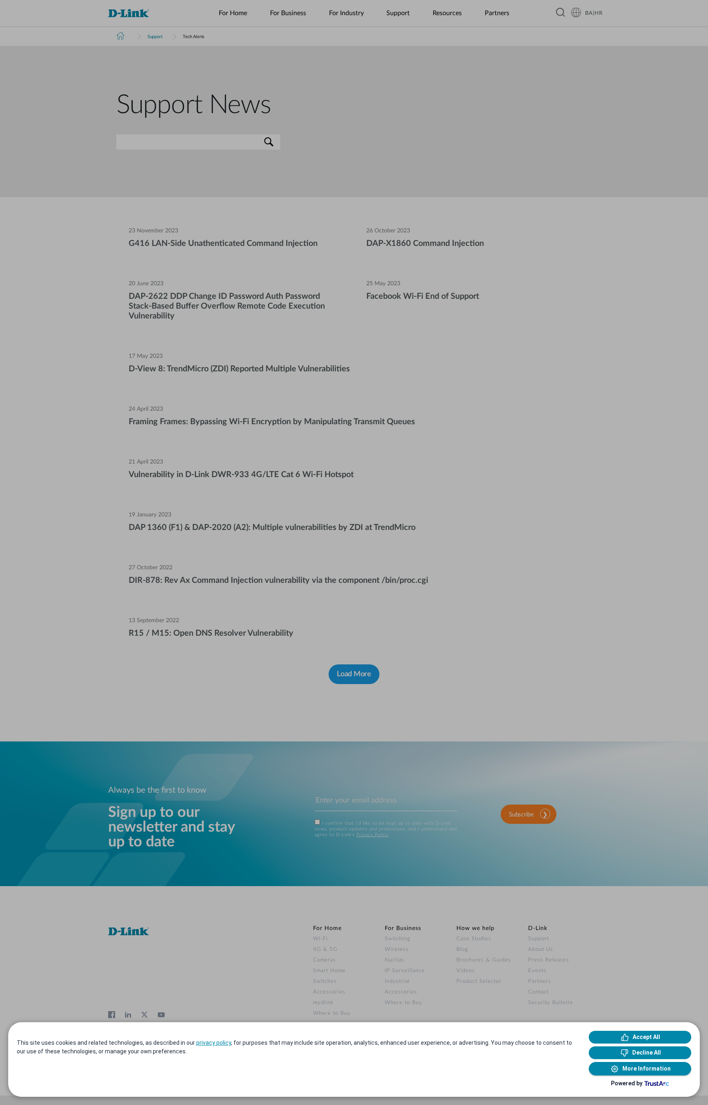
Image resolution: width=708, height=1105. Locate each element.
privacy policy (213, 1042)
